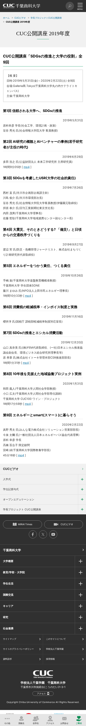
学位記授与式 (11, 489)
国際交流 (8, 594)
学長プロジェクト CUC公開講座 (22, 509)
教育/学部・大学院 (14, 572)
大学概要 (8, 561)
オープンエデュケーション (18, 499)
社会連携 (8, 628)
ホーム (6, 17)
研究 (5, 617)
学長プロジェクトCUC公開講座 (46, 17)
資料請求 (7, 659)
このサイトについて (56, 639)
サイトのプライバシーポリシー (18, 649)
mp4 (27, 167)
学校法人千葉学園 (55, 649)
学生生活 (8, 583)
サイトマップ (9, 639)
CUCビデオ (20, 17)
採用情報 (50, 659)
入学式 (7, 479)
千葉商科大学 (12, 550)
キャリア (8, 605)
